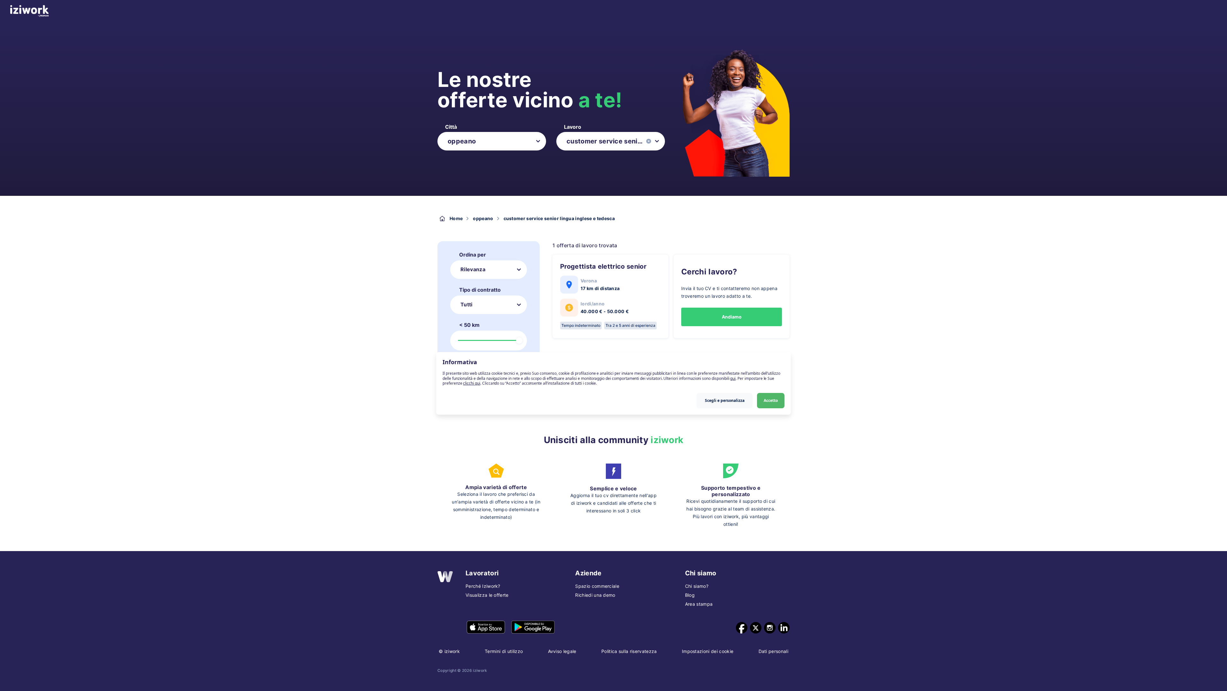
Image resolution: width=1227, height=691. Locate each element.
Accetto (771, 400)
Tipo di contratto (480, 290)
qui (733, 378)
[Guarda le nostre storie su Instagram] (770, 627)
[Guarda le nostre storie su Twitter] (755, 627)
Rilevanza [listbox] (472, 269)
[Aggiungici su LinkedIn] (784, 627)
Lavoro (572, 127)
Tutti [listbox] (466, 304)
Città (451, 127)
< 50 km (469, 325)
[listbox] (491, 141)
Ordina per (472, 254)
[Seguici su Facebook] (741, 627)
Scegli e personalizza (725, 400)
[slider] (519, 340)
